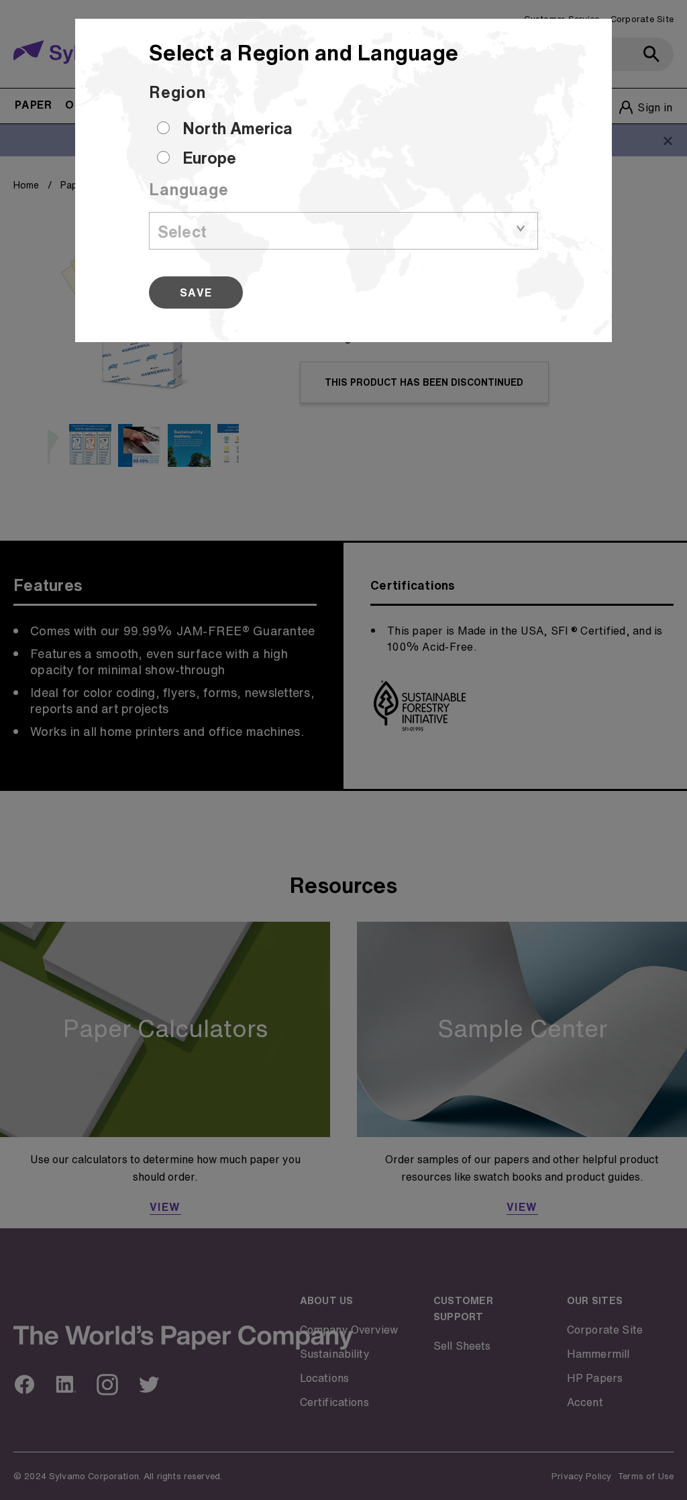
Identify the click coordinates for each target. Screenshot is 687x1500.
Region (177, 92)
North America (237, 128)
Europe (209, 158)
